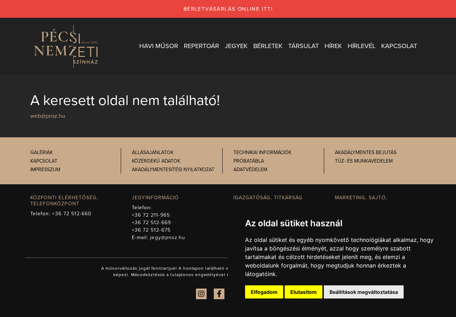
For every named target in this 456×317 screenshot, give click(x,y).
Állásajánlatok (152, 152)
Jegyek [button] (236, 46)
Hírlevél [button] (361, 46)
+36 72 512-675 (151, 230)
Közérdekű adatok (156, 161)
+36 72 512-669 (151, 223)
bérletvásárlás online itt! (228, 9)
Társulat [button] (303, 46)
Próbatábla (248, 161)
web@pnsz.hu (47, 116)
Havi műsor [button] (158, 46)
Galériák (41, 152)
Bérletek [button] (268, 46)
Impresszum (45, 170)
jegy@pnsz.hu (167, 237)
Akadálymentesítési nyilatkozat (173, 170)
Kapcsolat (43, 161)
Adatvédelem (250, 170)
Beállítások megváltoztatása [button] (364, 292)
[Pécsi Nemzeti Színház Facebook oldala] (219, 294)
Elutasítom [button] (303, 292)
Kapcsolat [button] (399, 46)
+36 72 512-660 (72, 214)
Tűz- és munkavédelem (364, 161)
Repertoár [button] (201, 46)
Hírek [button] (333, 46)
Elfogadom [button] (264, 292)
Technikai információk (262, 152)
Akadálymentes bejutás (366, 152)
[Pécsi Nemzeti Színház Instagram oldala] (201, 294)
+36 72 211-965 (151, 215)
